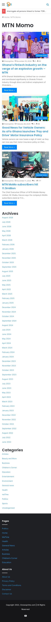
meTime (5, 494)
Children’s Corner (9, 558)
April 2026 (6, 235)
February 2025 (8, 298)
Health (5, 490)
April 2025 (6, 289)
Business (6, 463)
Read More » (9, 90)
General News (8, 545)
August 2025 (7, 271)
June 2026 (6, 226)
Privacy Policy (8, 581)
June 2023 (6, 388)
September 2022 (9, 428)
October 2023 (8, 370)
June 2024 (6, 334)
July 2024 (6, 330)
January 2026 (8, 249)
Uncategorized (8, 508)
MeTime (5, 537)
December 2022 (9, 415)
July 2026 (6, 222)
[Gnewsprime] (9, 4)
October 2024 (8, 316)
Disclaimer (6, 589)
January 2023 (8, 410)
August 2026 (7, 217)
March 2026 (7, 240)
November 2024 (9, 312)
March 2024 (7, 348)
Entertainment (8, 476)
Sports (5, 503)
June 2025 (6, 280)
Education (6, 472)
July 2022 (6, 437)
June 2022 (6, 442)
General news (8, 485)
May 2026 (6, 231)
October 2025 (8, 262)
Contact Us (7, 594)
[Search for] (47, 5)
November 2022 (9, 419)
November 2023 (9, 366)
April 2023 (6, 397)
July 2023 (6, 383)
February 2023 (8, 406)
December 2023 (9, 361)
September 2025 (9, 267)
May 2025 (6, 285)
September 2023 (9, 374)
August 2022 (7, 433)
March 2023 (7, 401)
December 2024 (9, 307)
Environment (7, 481)
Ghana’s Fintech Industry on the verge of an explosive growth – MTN (24, 68)
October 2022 (8, 424)
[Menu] (3, 5)
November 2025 (9, 258)
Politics (5, 499)
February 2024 (8, 352)
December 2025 (9, 253)
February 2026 (8, 244)
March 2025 (7, 294)
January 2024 (8, 357)
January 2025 (8, 303)
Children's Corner (9, 467)
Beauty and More (9, 458)
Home (6, 17)
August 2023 (7, 379)
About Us (6, 577)
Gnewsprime (9, 61)
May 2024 (6, 339)
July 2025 (6, 276)
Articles (5, 454)
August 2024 (7, 325)
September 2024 (9, 321)
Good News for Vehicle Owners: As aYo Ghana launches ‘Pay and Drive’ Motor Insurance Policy (25, 131)
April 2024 (6, 343)
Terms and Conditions (11, 585)
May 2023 (6, 392)
